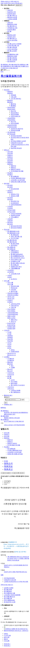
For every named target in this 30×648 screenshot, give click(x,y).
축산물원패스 (5, 410)
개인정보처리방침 (9, 578)
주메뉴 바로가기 (5, 1)
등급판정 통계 (11, 29)
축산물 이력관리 (12, 58)
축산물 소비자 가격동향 (14, 43)
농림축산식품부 (8, 588)
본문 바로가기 (15, 1)
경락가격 (10, 10)
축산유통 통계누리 (9, 596)
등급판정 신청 (11, 12)
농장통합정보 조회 (12, 54)
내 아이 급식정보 (12, 40)
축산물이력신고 (12, 26)
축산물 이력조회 (12, 47)
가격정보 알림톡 (12, 19)
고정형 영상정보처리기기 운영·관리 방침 (16, 581)
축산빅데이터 (11, 61)
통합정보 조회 (11, 35)
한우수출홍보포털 (9, 600)
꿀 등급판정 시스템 (9, 602)
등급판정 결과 (11, 13)
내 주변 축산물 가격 (13, 45)
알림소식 (8, 463)
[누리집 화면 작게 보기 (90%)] (9, 70)
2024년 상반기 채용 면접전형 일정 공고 (15, 572)
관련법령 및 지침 (12, 28)
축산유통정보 (5, 419)
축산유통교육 (8, 598)
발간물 (9, 31)
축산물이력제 (5, 416)
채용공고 (8, 469)
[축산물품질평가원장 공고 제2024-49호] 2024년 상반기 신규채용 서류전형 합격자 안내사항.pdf (18, 558)
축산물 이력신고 (12, 15)
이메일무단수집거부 (10, 580)
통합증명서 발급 (12, 24)
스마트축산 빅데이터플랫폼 (12, 595)
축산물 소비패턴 (12, 51)
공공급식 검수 (11, 36)
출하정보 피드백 (12, 17)
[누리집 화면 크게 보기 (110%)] (7, 70)
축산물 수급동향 (12, 59)
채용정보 (8, 466)
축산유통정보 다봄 (9, 593)
